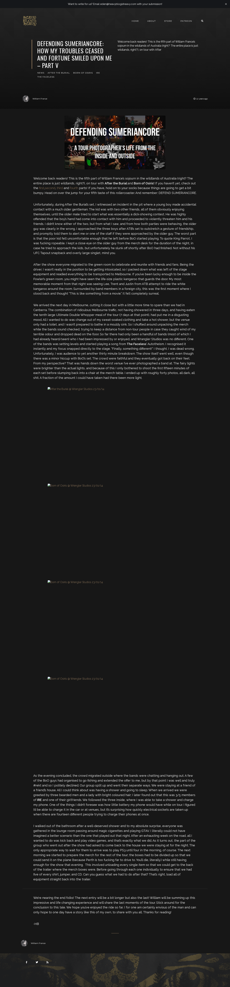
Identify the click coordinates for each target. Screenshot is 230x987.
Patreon (186, 21)
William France (39, 98)
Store (168, 21)
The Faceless (45, 77)
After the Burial (59, 72)
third (60, 188)
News (40, 72)
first (41, 188)
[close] (226, 4)
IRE (98, 72)
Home (135, 21)
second (50, 188)
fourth (74, 188)
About (151, 21)
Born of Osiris (83, 72)
